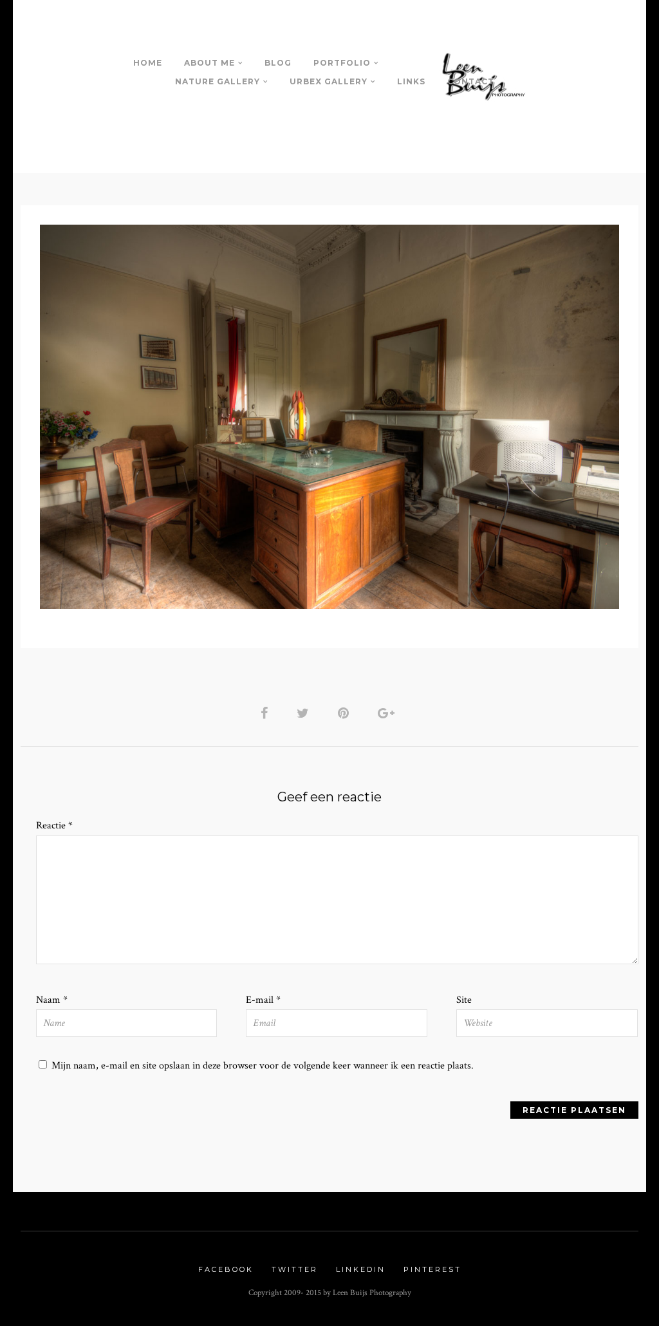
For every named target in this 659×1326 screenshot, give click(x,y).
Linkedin (360, 1269)
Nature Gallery (217, 81)
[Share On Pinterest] (345, 713)
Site (464, 1000)
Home (147, 63)
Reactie (54, 825)
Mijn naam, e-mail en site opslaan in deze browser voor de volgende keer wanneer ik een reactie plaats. (262, 1065)
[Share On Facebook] (266, 713)
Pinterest (432, 1269)
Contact (470, 81)
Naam (52, 1000)
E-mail (263, 1000)
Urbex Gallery (328, 81)
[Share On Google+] (388, 713)
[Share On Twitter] (305, 713)
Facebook (226, 1269)
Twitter (295, 1269)
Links (411, 81)
